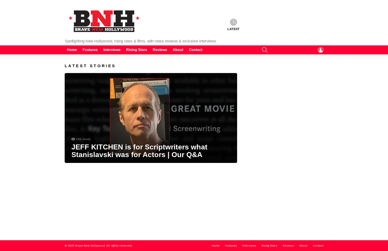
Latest (233, 29)
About (178, 50)
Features (90, 50)
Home (72, 50)
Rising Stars (136, 50)
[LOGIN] (320, 49)
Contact (195, 50)
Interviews (112, 50)
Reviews (160, 50)
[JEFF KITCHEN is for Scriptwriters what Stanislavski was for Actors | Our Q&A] (151, 118)
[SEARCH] (264, 49)
